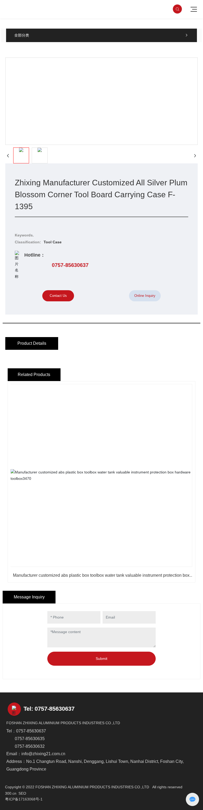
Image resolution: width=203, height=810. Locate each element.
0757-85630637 (70, 265)
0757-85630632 (30, 746)
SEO (22, 793)
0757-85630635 (30, 738)
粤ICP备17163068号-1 (24, 799)
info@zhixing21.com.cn (43, 753)
